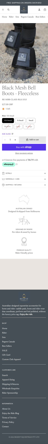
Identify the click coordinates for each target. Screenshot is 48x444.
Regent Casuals (27, 17)
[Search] (8, 9)
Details (9, 173)
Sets (17, 17)
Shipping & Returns (10, 384)
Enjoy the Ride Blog (10, 413)
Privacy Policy (8, 422)
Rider (11, 17)
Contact (5, 427)
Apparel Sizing (8, 380)
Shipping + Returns (14, 185)
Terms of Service (9, 418)
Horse (4, 17)
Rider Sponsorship (10, 393)
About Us (6, 409)
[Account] (39, 9)
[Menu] (3, 10)
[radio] (8, 120)
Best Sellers (40, 17)
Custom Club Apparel (11, 359)
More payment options (24, 153)
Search (5, 375)
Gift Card (6, 355)
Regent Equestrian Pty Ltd (26, 437)
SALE (4, 351)
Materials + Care (12, 179)
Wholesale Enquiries (10, 389)
